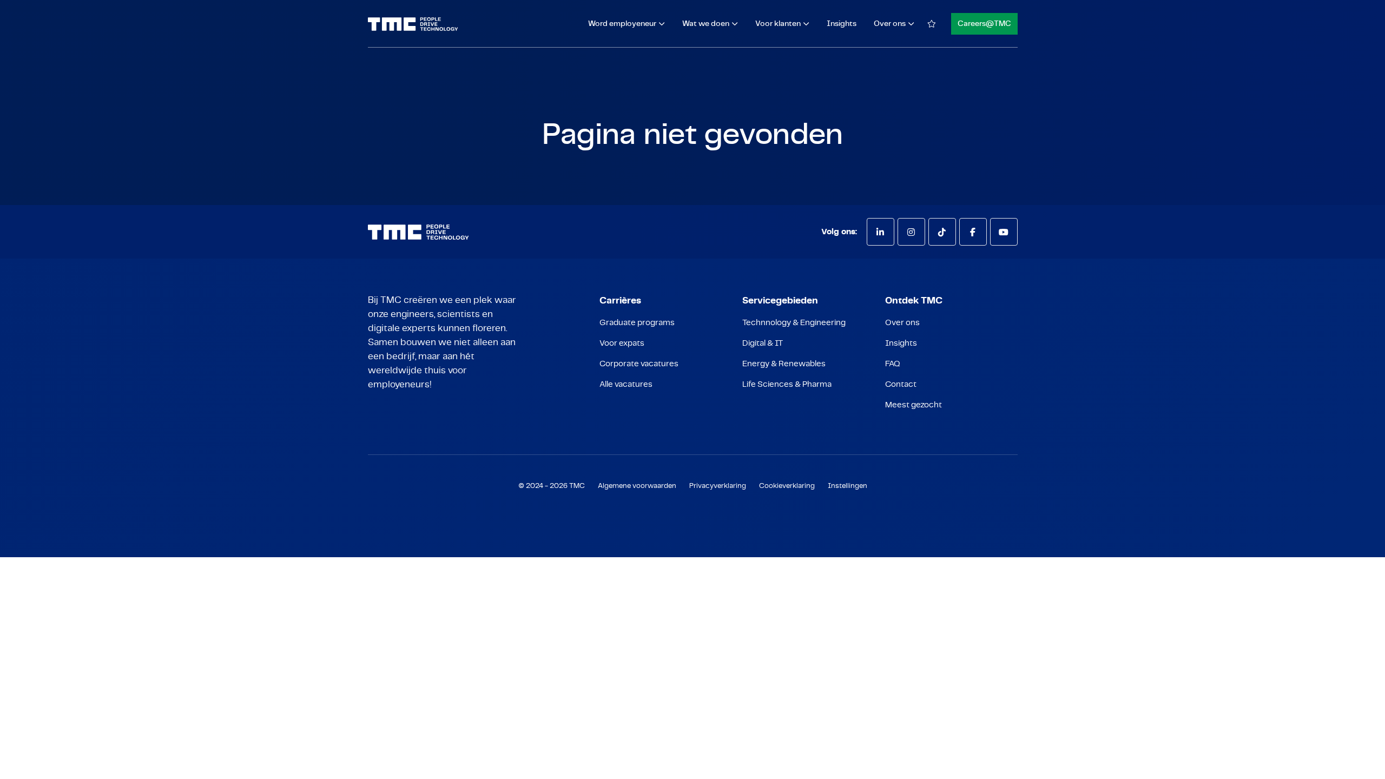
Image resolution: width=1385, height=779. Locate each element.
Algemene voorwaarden (637, 486)
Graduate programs (637, 323)
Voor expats (621, 343)
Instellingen (847, 486)
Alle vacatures (625, 384)
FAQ (892, 364)
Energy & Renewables (784, 364)
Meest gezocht (913, 405)
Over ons (902, 323)
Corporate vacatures (638, 364)
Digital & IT (762, 343)
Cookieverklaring (787, 486)
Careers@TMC (984, 24)
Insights (841, 24)
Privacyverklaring (717, 486)
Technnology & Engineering (794, 323)
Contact (900, 384)
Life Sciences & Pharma (787, 384)
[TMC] (413, 24)
